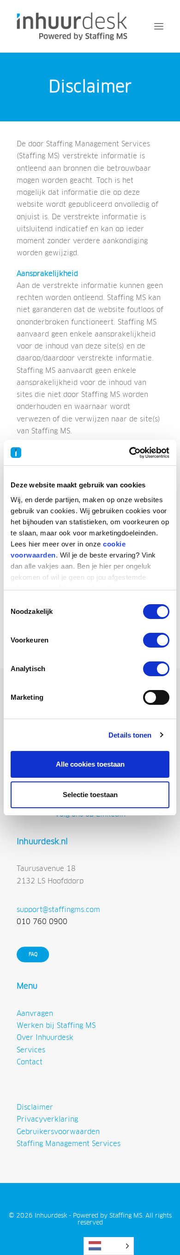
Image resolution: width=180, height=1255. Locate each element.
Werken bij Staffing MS (56, 1025)
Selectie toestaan (90, 795)
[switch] (156, 640)
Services (31, 1050)
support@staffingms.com (58, 909)
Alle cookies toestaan (90, 764)
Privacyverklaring (47, 1119)
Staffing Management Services (68, 1143)
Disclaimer (35, 1107)
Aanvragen (35, 1013)
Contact (29, 1062)
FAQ (33, 954)
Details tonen (129, 735)
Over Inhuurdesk (45, 1037)
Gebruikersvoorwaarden (58, 1131)
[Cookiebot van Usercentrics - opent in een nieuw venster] (129, 453)
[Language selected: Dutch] (109, 1246)
